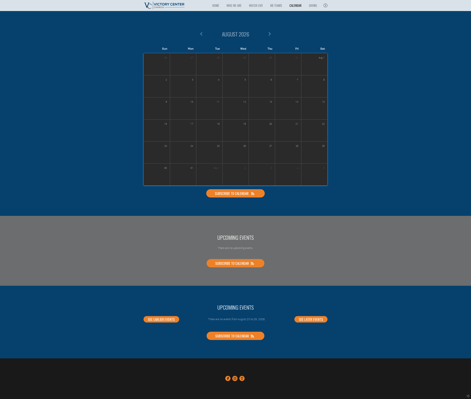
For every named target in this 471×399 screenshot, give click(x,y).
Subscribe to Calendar (232, 193)
